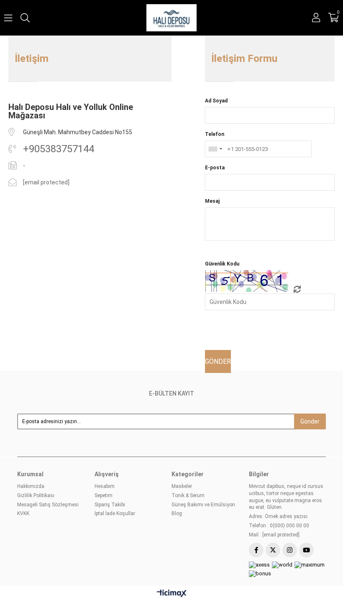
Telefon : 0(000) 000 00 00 (279, 526)
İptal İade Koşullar (115, 513)
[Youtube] (306, 550)
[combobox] (215, 149)
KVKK (23, 513)
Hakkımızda (30, 486)
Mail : (274, 535)
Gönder (310, 421)
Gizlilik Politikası (35, 495)
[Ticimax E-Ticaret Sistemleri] (172, 594)
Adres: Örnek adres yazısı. (279, 516)
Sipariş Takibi (110, 505)
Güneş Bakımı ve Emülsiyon (203, 505)
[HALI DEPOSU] (171, 17)
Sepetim (104, 495)
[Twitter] (273, 550)
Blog (177, 513)
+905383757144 (58, 149)
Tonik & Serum (188, 495)
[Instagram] (289, 550)
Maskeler (182, 486)
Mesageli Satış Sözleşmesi (48, 505)
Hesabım (105, 486)
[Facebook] (256, 550)
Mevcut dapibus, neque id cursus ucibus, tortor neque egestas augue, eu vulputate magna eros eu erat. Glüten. (286, 496)
